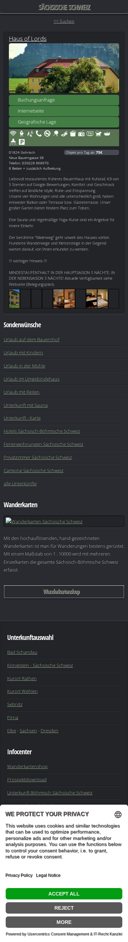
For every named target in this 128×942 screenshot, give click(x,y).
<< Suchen (64, 21)
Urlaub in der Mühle (24, 365)
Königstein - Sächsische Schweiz (40, 665)
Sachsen (28, 730)
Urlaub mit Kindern (23, 352)
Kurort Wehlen (22, 691)
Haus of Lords (28, 38)
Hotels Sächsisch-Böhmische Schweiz (42, 431)
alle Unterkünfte (20, 483)
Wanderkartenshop (61, 591)
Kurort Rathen (22, 678)
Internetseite (31, 111)
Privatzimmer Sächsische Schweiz (38, 457)
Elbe (11, 730)
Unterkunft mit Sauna (26, 405)
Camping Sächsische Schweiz (33, 470)
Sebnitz (14, 704)
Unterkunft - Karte (22, 418)
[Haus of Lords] (64, 68)
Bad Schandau (22, 652)
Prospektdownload (27, 779)
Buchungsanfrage (36, 100)
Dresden (49, 730)
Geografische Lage (37, 122)
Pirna (12, 717)
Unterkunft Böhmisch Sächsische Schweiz (49, 792)
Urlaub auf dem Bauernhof (31, 339)
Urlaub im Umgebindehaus (31, 379)
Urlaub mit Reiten (21, 392)
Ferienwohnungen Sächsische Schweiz (43, 444)
